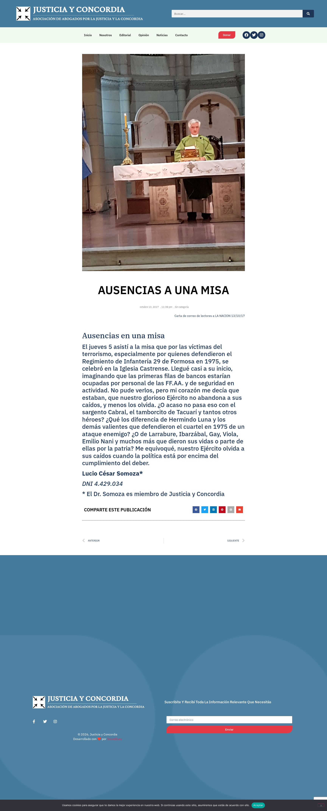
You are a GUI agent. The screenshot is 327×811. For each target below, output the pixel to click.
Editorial (125, 35)
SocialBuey (114, 739)
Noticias (162, 35)
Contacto (181, 35)
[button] (196, 509)
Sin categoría (182, 307)
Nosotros (105, 35)
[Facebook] (246, 35)
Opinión (144, 35)
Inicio (88, 35)
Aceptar (258, 805)
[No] (321, 805)
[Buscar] (308, 13)
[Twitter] (254, 35)
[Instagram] (261, 35)
